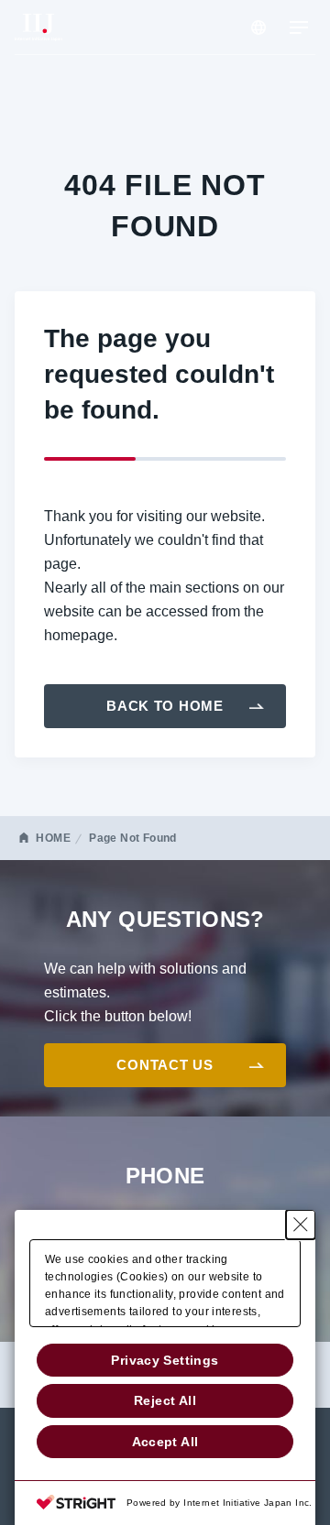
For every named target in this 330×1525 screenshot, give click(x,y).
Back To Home (165, 705)
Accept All (165, 1441)
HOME (53, 838)
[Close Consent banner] (300, 1224)
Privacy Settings (164, 1360)
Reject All (165, 1400)
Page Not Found (132, 838)
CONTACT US (164, 1065)
